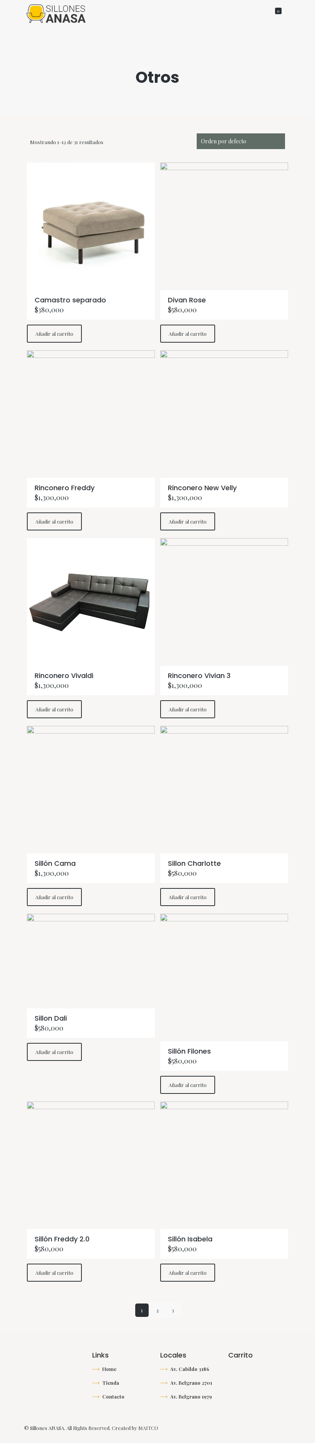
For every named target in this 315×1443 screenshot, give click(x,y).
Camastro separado (70, 300)
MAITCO (148, 1428)
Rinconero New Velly (202, 487)
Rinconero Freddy (64, 487)
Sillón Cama (55, 863)
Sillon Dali (51, 1018)
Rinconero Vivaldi (64, 675)
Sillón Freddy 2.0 (62, 1239)
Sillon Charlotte (194, 863)
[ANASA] (56, 13)
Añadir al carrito (54, 333)
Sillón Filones (189, 1051)
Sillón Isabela (190, 1239)
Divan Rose (187, 300)
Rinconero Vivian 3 (199, 675)
